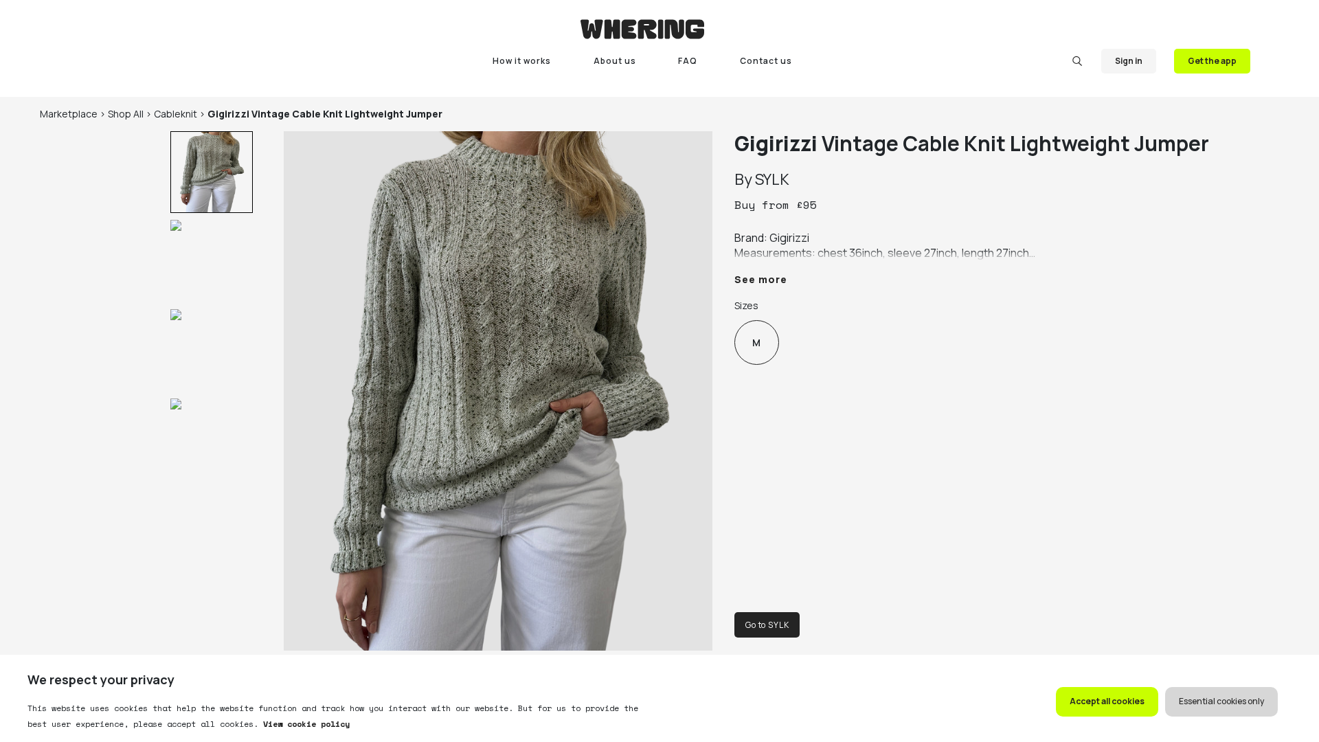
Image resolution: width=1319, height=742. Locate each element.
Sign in (1128, 61)
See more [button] (760, 279)
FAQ (687, 61)
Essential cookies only (1221, 701)
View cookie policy (304, 724)
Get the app (1212, 61)
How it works (522, 61)
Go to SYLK (767, 625)
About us (615, 61)
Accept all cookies (1107, 701)
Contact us (766, 61)
